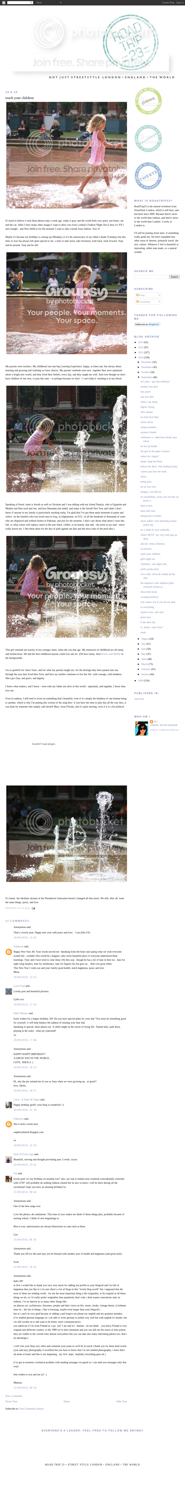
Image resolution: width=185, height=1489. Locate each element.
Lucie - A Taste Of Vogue (27, 1099)
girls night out (148, 559)
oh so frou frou (148, 486)
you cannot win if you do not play (158, 602)
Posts (142, 295)
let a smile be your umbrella (155, 529)
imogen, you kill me (151, 491)
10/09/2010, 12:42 (25, 937)
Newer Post (11, 1401)
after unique (147, 412)
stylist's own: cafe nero (152, 612)
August (145, 638)
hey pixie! (146, 391)
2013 (141, 342)
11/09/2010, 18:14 (25, 1267)
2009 (141, 680)
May (144, 654)
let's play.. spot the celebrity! (155, 381)
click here (139, 699)
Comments (144, 301)
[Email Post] (33, 908)
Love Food (19, 986)
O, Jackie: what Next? (152, 627)
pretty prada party (150, 569)
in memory (146, 548)
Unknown (18, 946)
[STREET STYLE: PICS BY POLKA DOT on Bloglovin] (147, 325)
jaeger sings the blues (151, 461)
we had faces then (150, 417)
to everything (147, 607)
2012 (141, 347)
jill (156, 722)
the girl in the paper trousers (155, 451)
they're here (146, 505)
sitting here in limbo (151, 516)
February (146, 669)
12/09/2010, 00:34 (25, 1387)
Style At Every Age (23, 1154)
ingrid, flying (147, 407)
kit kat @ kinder (149, 446)
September (147, 377)
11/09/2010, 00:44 (25, 1192)
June (144, 649)
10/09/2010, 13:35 (25, 977)
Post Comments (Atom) (32, 1408)
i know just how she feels (153, 471)
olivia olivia (147, 422)
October (145, 372)
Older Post (121, 1401)
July (143, 644)
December (146, 362)
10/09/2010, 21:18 (25, 1110)
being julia (146, 481)
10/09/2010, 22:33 (25, 1145)
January (145, 674)
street (143, 632)
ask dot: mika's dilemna (153, 543)
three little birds (149, 592)
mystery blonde (148, 432)
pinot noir (146, 617)
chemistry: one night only (154, 564)
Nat (15, 1173)
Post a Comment (13, 1396)
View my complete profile (164, 730)
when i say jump (149, 402)
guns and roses (148, 510)
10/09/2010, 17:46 (25, 1040)
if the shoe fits (148, 622)
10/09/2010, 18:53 (25, 1067)
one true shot (147, 396)
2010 (141, 357)
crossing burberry (149, 597)
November (147, 367)
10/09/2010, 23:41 (25, 1164)
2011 (141, 352)
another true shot (149, 386)
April (144, 659)
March (145, 664)
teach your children (19, 98)
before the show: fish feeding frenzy (159, 466)
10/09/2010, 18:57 (25, 1090)
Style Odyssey (21, 1013)
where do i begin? (150, 456)
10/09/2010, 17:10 (25, 1004)
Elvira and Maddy (111, 654)
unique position (148, 427)
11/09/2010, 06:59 (25, 1239)
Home (67, 1401)
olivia (143, 476)
